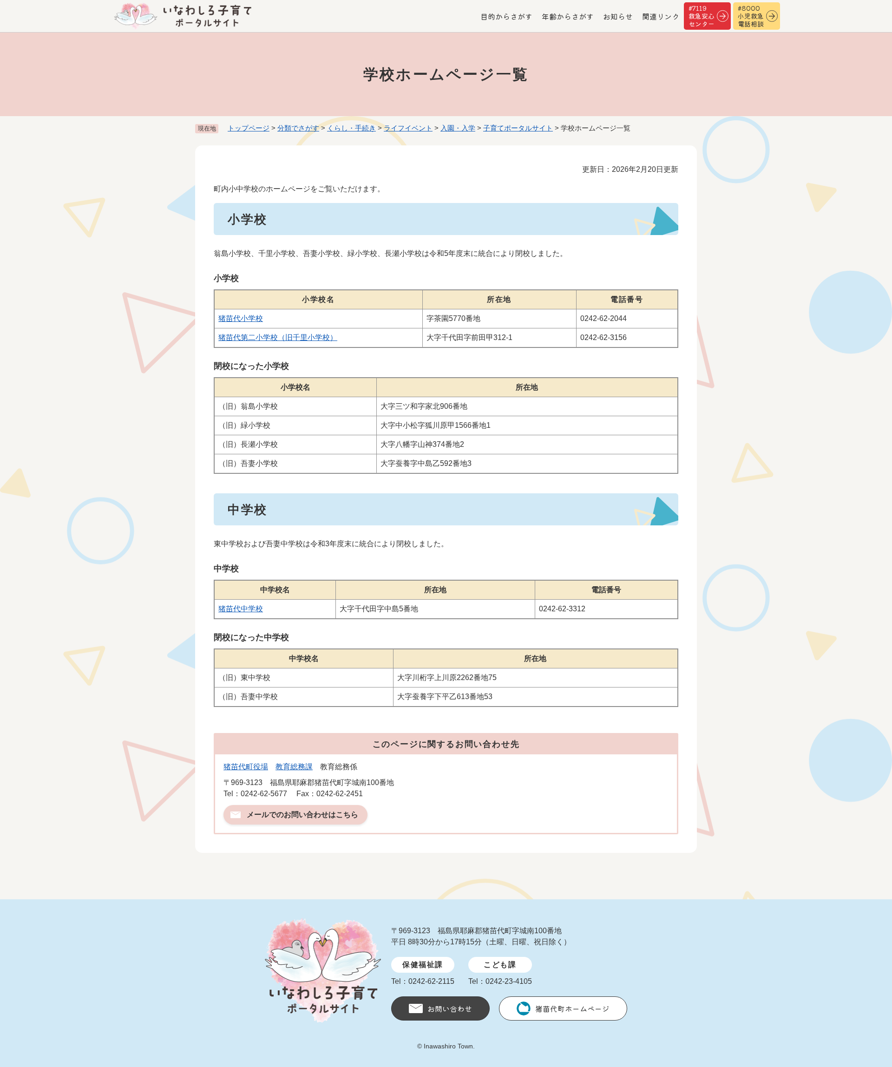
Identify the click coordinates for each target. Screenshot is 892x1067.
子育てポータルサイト (518, 128)
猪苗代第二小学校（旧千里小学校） (277, 337)
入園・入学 (457, 128)
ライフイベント (408, 128)
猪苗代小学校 (240, 318)
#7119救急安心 (702, 15)
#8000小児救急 (751, 15)
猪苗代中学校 (240, 609)
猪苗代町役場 (245, 767)
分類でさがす (298, 128)
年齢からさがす (568, 16)
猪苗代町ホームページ (572, 1008)
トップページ (248, 128)
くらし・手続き (351, 128)
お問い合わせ (449, 1008)
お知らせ (618, 16)
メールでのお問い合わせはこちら (302, 814)
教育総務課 (294, 767)
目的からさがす (506, 16)
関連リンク (660, 16)
